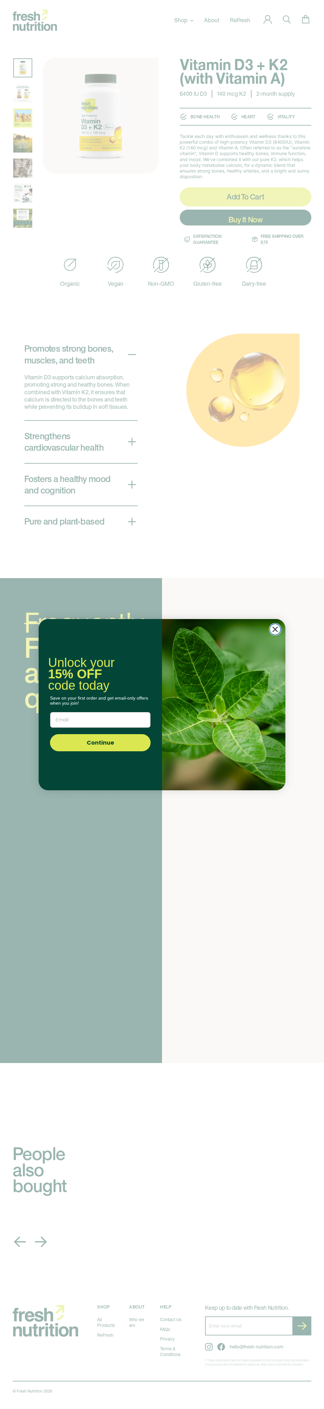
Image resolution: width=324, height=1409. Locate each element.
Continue (100, 743)
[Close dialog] (275, 629)
